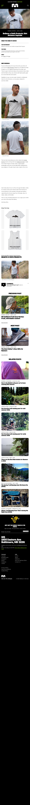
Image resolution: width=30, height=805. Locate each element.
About (16, 557)
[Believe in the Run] (15, 6)
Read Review (4, 322)
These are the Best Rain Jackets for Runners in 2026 (14, 460)
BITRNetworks (4, 557)
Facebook (3, 562)
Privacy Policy (4, 567)
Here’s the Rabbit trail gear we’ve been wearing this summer (13, 383)
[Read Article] (15, 305)
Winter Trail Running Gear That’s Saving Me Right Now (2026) (14, 511)
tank (5, 56)
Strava (2, 560)
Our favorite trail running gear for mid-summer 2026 (13, 409)
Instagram (3, 559)
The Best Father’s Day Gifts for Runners (12, 350)
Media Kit (17, 559)
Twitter (3, 563)
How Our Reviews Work (21, 560)
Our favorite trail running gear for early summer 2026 (13, 434)
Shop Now (19, 1)
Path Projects (10, 67)
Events (16, 556)
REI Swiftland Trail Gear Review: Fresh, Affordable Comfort (12, 317)
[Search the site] (28, 5)
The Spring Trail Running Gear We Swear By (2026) (14, 485)
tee (9, 56)
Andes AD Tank (20, 161)
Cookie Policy (4, 570)
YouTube (3, 556)
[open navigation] (2, 5)
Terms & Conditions (6, 569)
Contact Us (17, 562)
